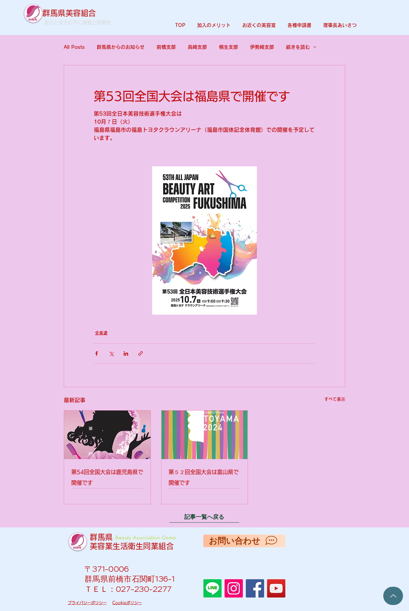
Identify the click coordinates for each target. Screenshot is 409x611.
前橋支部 (166, 47)
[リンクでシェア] (140, 353)
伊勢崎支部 (262, 47)
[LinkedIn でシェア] (126, 353)
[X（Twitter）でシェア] (111, 353)
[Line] (212, 588)
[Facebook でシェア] (96, 353)
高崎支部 (197, 47)
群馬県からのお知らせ (121, 47)
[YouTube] (276, 588)
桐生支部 (228, 47)
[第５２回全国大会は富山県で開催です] (204, 435)
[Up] (393, 596)
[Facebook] (255, 588)
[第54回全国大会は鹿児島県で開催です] (107, 435)
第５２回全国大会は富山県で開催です (204, 477)
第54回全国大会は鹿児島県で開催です (107, 477)
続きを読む (298, 47)
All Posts (74, 47)
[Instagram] (234, 588)
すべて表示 (334, 399)
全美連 (101, 333)
